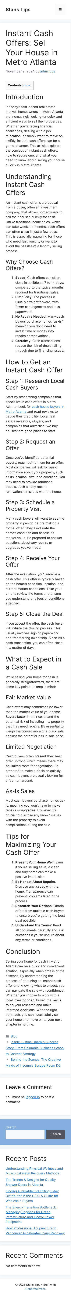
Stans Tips (18, 9)
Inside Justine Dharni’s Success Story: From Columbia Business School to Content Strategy (35, 1048)
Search (11, 1127)
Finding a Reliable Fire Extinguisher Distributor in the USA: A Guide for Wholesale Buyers (32, 1196)
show (26, 85)
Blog (14, 1036)
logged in (33, 1097)
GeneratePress (35, 1289)
